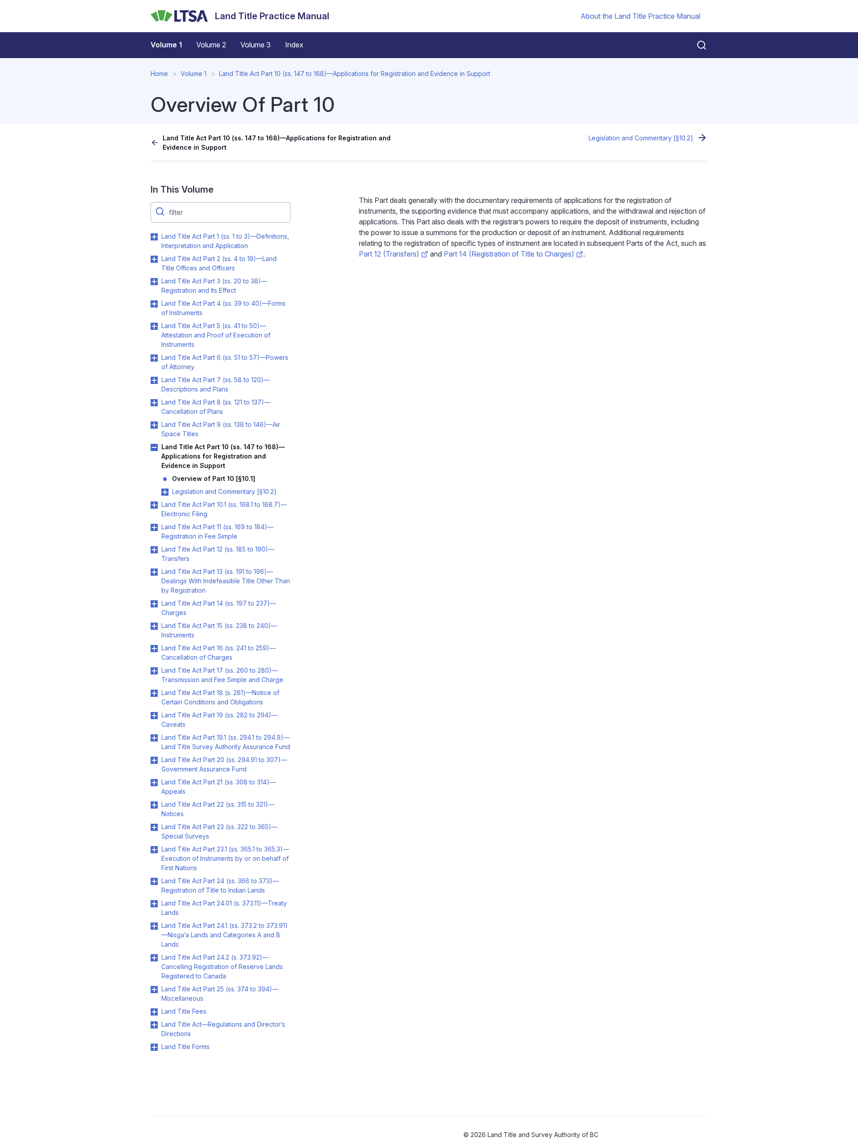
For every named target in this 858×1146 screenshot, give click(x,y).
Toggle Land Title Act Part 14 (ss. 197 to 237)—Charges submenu (154, 603)
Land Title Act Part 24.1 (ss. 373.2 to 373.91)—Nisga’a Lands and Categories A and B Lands (224, 935)
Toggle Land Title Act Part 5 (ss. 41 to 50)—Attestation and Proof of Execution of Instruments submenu (154, 326)
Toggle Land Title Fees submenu (154, 1011)
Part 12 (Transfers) (389, 253)
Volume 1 (166, 44)
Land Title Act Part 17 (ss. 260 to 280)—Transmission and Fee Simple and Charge (222, 674)
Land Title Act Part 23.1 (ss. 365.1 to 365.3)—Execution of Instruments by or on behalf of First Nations (225, 858)
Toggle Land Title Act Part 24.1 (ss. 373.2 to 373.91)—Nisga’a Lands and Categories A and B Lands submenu (154, 926)
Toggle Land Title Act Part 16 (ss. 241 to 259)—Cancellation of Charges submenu (154, 648)
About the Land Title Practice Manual (640, 16)
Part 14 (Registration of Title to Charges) (509, 253)
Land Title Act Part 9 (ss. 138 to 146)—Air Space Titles (220, 429)
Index (294, 44)
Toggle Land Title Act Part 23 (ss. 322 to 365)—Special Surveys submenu (154, 827)
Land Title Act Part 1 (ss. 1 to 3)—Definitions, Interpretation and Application (225, 240)
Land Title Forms (185, 1046)
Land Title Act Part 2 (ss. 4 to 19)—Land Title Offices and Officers (219, 263)
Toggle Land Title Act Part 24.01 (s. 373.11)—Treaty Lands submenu (154, 903)
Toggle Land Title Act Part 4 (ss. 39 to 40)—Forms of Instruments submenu (154, 304)
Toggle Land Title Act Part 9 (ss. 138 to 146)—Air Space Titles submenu (154, 425)
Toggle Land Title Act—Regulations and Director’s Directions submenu (154, 1024)
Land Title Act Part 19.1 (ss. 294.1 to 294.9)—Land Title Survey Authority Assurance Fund (225, 741)
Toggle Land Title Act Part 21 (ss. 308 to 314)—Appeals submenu (154, 782)
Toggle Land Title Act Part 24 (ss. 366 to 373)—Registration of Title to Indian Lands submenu (154, 881)
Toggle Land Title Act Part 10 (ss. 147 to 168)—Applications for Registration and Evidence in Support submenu (154, 447)
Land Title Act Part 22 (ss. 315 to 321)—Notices (217, 809)
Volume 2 (211, 44)
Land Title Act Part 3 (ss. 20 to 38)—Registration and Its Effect (214, 285)
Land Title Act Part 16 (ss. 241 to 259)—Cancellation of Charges (218, 652)
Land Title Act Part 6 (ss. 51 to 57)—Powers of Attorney (224, 362)
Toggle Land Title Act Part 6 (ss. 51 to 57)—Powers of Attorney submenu (154, 358)
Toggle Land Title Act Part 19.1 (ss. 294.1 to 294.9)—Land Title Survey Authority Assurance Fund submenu (154, 738)
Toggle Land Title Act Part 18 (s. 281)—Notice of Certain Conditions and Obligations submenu (154, 693)
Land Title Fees (183, 1011)
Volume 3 (255, 44)
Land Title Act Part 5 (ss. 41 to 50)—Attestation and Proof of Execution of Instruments (215, 335)
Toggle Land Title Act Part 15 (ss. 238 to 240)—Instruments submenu (154, 626)
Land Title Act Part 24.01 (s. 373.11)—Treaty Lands (224, 907)
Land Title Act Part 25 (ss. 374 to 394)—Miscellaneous (219, 993)
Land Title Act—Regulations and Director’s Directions (223, 1028)
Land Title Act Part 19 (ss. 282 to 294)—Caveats (219, 719)
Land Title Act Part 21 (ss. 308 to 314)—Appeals (218, 786)
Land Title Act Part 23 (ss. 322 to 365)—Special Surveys (219, 831)
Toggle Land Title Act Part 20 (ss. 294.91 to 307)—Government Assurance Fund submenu (154, 760)
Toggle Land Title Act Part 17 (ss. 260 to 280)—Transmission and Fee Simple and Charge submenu (154, 670)
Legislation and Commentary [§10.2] (641, 138)
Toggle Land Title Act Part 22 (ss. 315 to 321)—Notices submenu (154, 805)
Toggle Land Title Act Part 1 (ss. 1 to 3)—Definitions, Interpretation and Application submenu (154, 236)
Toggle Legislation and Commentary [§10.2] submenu (164, 492)
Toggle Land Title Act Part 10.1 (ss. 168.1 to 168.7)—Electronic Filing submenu (154, 505)
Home (159, 73)
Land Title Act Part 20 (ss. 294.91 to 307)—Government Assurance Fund (224, 764)
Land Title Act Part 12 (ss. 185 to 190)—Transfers (217, 553)
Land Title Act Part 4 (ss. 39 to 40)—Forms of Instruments (223, 307)
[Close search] (696, 45)
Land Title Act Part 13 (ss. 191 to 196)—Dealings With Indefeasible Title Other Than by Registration (225, 581)
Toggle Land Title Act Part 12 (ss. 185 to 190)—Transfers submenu (154, 549)
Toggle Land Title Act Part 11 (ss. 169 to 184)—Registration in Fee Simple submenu (154, 527)
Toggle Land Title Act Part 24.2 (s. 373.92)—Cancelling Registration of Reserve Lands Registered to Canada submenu (154, 957)
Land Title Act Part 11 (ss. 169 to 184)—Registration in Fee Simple (217, 531)
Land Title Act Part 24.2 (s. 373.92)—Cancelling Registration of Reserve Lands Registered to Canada (222, 966)
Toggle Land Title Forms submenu (154, 1047)
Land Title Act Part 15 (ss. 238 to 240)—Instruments (219, 630)
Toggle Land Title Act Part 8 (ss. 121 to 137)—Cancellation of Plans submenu (154, 402)
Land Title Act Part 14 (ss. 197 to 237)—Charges (218, 607)
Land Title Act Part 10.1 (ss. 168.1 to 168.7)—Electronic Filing (224, 509)
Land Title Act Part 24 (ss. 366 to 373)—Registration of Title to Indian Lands (220, 885)
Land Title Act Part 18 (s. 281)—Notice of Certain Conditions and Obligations (220, 697)
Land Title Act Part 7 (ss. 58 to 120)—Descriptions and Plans (215, 384)
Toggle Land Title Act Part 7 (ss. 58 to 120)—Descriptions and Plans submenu (154, 380)
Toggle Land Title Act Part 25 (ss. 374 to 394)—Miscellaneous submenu (154, 989)
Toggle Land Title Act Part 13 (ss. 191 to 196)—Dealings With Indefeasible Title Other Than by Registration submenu (154, 572)
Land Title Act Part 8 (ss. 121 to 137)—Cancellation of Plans (215, 406)
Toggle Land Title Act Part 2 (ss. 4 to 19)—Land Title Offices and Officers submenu (154, 259)
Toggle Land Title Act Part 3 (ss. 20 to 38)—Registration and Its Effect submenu (154, 281)
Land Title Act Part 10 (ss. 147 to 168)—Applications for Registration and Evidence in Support (354, 73)
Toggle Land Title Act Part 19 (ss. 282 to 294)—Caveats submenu (154, 715)
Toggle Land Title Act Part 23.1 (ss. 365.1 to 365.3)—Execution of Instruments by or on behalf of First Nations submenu (154, 849)
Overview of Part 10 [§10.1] (213, 478)
